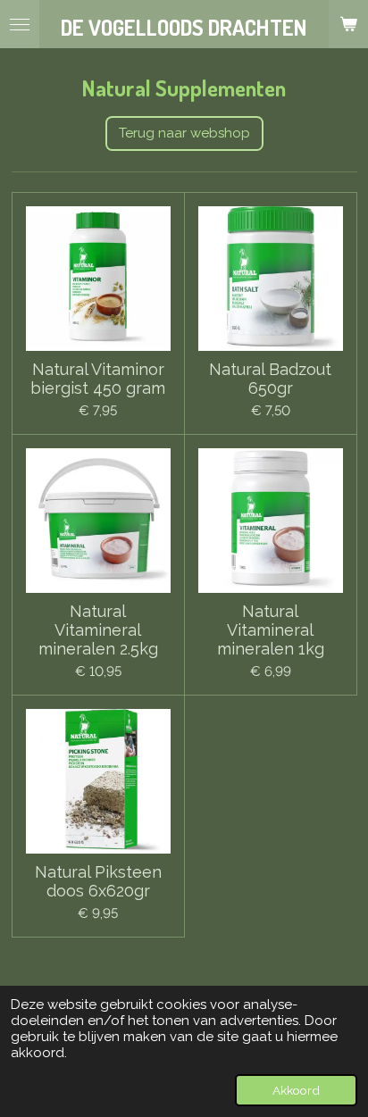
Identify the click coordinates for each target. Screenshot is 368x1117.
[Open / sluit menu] (19, 24)
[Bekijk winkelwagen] (348, 24)
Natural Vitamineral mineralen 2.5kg (98, 630)
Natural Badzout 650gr (270, 378)
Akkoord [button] (296, 1090)
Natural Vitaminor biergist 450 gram (97, 378)
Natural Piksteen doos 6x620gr (98, 881)
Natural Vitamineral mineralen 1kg (270, 630)
